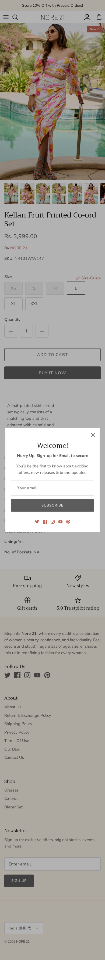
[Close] (93, 435)
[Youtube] (60, 522)
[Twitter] (37, 522)
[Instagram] (53, 522)
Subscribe (52, 505)
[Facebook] (45, 522)
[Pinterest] (68, 522)
